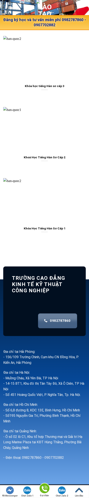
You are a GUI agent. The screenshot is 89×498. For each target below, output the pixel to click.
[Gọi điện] (44, 489)
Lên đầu (79, 496)
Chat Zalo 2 (62, 496)
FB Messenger (10, 496)
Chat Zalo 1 (27, 496)
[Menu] (7, 7)
